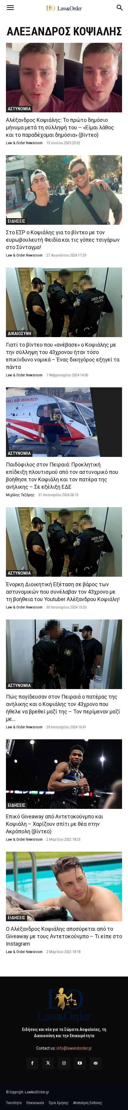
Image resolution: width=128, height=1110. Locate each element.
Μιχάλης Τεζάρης (20, 495)
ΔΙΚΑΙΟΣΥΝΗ (19, 333)
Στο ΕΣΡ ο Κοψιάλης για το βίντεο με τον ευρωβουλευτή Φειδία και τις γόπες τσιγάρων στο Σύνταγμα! (63, 239)
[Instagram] (64, 1063)
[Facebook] (32, 1063)
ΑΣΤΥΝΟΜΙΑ (19, 108)
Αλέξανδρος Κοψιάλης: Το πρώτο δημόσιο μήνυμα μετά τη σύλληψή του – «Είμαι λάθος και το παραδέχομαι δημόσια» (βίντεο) (60, 127)
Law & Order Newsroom (24, 143)
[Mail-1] (96, 1063)
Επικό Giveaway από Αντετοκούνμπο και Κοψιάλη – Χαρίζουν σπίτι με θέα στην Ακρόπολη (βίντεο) (54, 823)
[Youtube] (80, 1063)
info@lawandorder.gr (74, 1048)
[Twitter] (48, 1063)
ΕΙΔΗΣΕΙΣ (16, 221)
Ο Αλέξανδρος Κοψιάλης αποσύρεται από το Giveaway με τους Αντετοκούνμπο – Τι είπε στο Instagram (64, 936)
